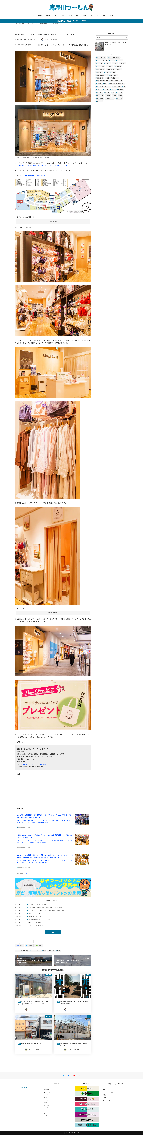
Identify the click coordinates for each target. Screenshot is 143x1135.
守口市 (113, 72)
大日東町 (99, 72)
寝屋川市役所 (113, 75)
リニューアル (100, 66)
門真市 (108, 95)
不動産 (111, 15)
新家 (124, 87)
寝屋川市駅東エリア (102, 81)
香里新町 (99, 101)
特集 (63, 15)
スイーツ (99, 63)
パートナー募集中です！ (21, 1087)
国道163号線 (100, 69)
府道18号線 (117, 87)
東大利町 (99, 92)
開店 (58, 951)
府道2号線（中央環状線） (117, 84)
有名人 (113, 89)
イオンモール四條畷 (39, 764)
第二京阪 (119, 92)
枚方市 (107, 92)
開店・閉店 (48, 15)
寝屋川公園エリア (102, 75)
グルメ (56, 15)
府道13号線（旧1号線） (103, 87)
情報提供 (40, 15)
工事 (105, 84)
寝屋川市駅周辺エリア (113, 78)
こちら (27, 873)
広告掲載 (105, 1097)
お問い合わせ (106, 1100)
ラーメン (123, 63)
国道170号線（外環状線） (114, 69)
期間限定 (120, 89)
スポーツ (107, 63)
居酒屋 (99, 84)
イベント (84, 15)
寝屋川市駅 (100, 78)
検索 (125, 37)
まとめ (70, 15)
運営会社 (105, 1095)
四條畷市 (51, 951)
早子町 (106, 89)
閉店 (115, 95)
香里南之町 (100, 98)
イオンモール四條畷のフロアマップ (32, 175)
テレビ (115, 63)
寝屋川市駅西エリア (116, 81)
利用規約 (105, 1089)
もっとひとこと (52, 932)
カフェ (112, 60)
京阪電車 (110, 66)
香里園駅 (119, 98)
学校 (106, 72)
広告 (104, 15)
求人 (98, 15)
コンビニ (119, 60)
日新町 (99, 89)
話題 (77, 15)
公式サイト (26, 764)
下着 (44, 951)
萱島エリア (100, 95)
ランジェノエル (35, 951)
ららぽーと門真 (101, 57)
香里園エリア (110, 98)
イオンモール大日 (102, 60)
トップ (32, 15)
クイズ (91, 15)
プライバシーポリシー (108, 1092)
